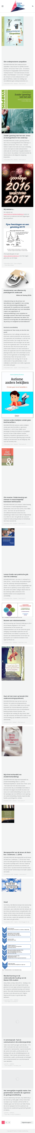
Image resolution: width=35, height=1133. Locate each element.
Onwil (6, 902)
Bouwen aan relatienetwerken (14, 620)
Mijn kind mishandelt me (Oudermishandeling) (12, 776)
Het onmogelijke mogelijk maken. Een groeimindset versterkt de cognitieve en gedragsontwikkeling (17, 1093)
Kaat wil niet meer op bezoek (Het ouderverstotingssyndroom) (16, 697)
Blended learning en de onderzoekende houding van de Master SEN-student (15, 978)
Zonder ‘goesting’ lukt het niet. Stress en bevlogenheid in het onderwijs (17, 137)
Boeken (16, 83)
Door (22, 83)
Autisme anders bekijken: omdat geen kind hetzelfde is (17, 421)
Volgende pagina (26, 1122)
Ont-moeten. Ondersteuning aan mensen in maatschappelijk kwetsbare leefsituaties (15, 499)
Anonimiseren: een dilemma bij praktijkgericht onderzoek (15, 291)
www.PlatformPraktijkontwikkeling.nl (14, 214)
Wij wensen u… (9, 209)
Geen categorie (18, 263)
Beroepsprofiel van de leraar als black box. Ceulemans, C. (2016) (17, 853)
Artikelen (15, 642)
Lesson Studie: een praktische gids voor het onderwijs (16, 575)
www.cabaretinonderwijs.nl (11, 256)
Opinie (15, 367)
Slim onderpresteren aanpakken (15, 62)
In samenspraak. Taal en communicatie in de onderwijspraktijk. (17, 1041)
